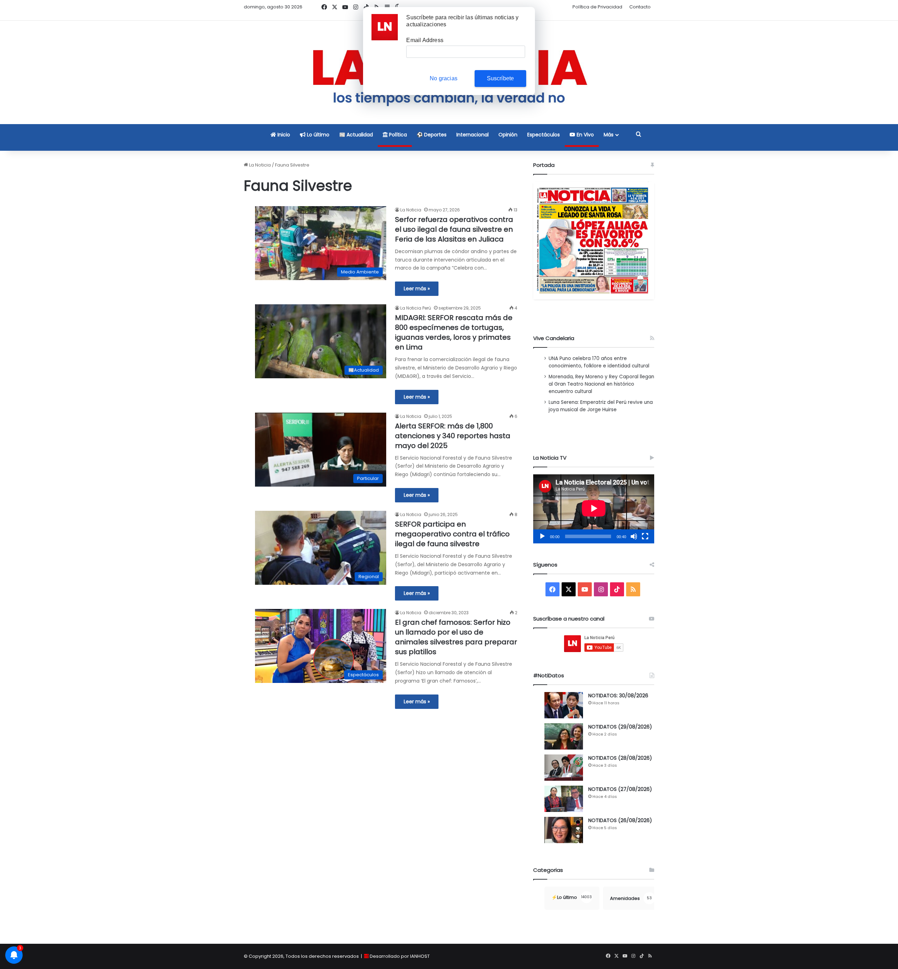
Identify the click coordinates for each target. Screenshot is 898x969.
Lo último (317, 134)
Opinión (507, 134)
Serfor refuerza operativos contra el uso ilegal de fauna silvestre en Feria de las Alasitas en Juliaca (454, 229)
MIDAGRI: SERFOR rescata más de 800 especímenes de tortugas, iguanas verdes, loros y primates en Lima (453, 332)
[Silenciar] (633, 536)
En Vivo (584, 134)
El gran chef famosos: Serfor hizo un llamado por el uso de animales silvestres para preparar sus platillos (456, 637)
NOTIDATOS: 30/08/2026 (618, 695)
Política (397, 134)
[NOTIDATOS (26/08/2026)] (563, 830)
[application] (593, 508)
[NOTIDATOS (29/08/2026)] (563, 736)
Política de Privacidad (597, 7)
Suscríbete (500, 78)
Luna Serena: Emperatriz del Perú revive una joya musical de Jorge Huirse (601, 406)
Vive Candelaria (553, 338)
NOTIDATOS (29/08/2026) (620, 726)
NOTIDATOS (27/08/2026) (620, 789)
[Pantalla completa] (645, 536)
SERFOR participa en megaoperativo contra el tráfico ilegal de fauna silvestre (452, 534)
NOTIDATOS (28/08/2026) (620, 757)
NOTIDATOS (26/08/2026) (620, 820)
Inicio (283, 134)
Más (609, 134)
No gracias (443, 78)
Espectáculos (543, 134)
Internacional (472, 134)
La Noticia (259, 165)
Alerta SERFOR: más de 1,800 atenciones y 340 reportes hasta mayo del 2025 (452, 435)
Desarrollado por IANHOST (400, 956)
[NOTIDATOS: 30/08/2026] (563, 705)
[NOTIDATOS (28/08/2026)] (563, 767)
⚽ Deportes (432, 134)
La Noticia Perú (415, 308)
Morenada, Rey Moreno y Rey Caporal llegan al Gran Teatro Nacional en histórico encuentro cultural (601, 384)
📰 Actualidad (356, 134)
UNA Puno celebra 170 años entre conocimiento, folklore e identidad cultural (599, 362)
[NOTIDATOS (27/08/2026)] (563, 799)
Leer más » (417, 288)
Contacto (640, 7)
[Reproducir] (542, 536)
